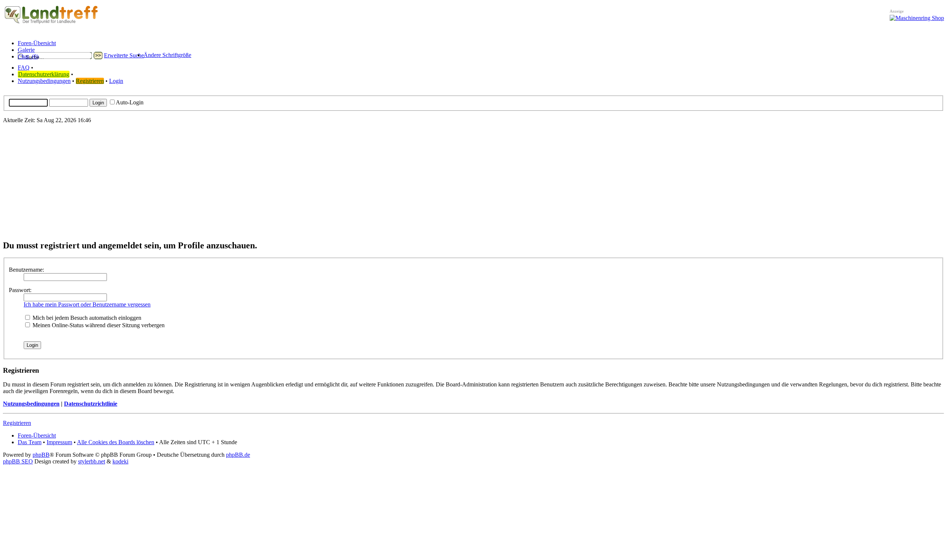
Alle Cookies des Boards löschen (115, 442)
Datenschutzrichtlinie (90, 403)
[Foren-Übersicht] (51, 24)
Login (116, 81)
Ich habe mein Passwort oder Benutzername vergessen (87, 304)
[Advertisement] (473, 181)
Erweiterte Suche (124, 55)
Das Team (29, 442)
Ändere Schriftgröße (167, 55)
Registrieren (90, 81)
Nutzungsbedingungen (44, 81)
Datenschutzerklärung (43, 74)
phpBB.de (238, 455)
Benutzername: (26, 269)
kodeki (120, 461)
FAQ (24, 67)
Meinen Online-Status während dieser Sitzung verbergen (98, 325)
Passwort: (20, 290)
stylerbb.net (91, 461)
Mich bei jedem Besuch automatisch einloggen (86, 318)
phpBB (41, 455)
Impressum (59, 442)
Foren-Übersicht (37, 435)
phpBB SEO (18, 461)
